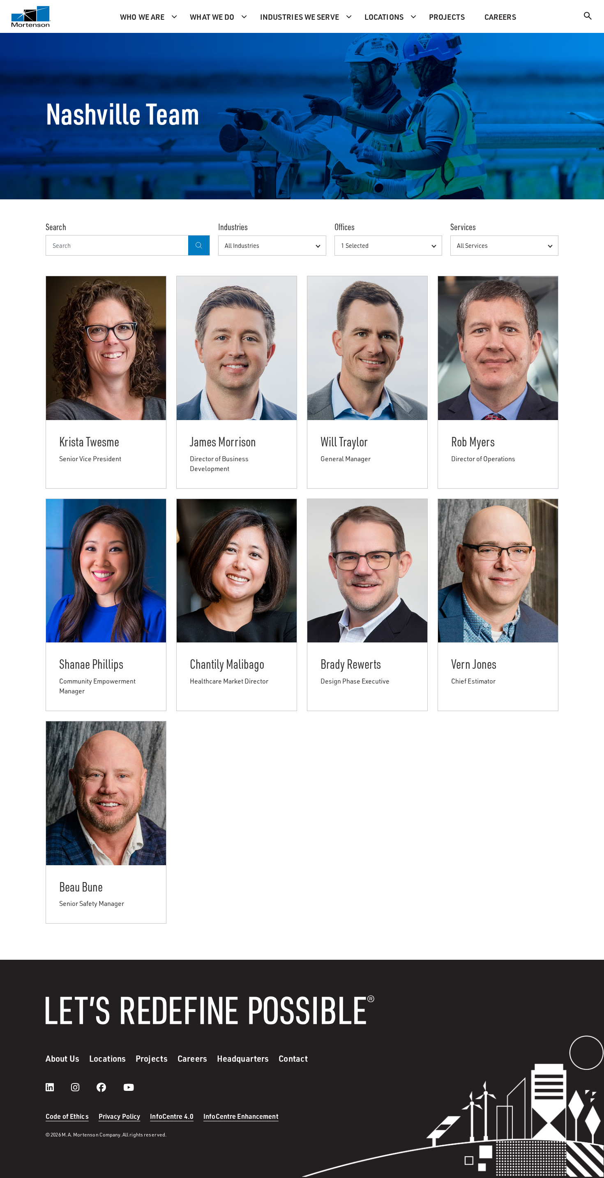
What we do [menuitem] (212, 16)
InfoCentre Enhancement (241, 1116)
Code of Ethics (67, 1116)
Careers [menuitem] (500, 16)
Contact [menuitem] (293, 1058)
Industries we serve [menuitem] (299, 16)
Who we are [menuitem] (142, 16)
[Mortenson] (31, 16)
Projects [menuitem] (447, 16)
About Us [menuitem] (62, 1058)
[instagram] (83, 1087)
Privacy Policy (120, 1116)
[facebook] (109, 1087)
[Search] (588, 17)
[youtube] (128, 1087)
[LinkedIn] (58, 1087)
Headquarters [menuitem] (243, 1058)
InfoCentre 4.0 (172, 1116)
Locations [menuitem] (383, 16)
